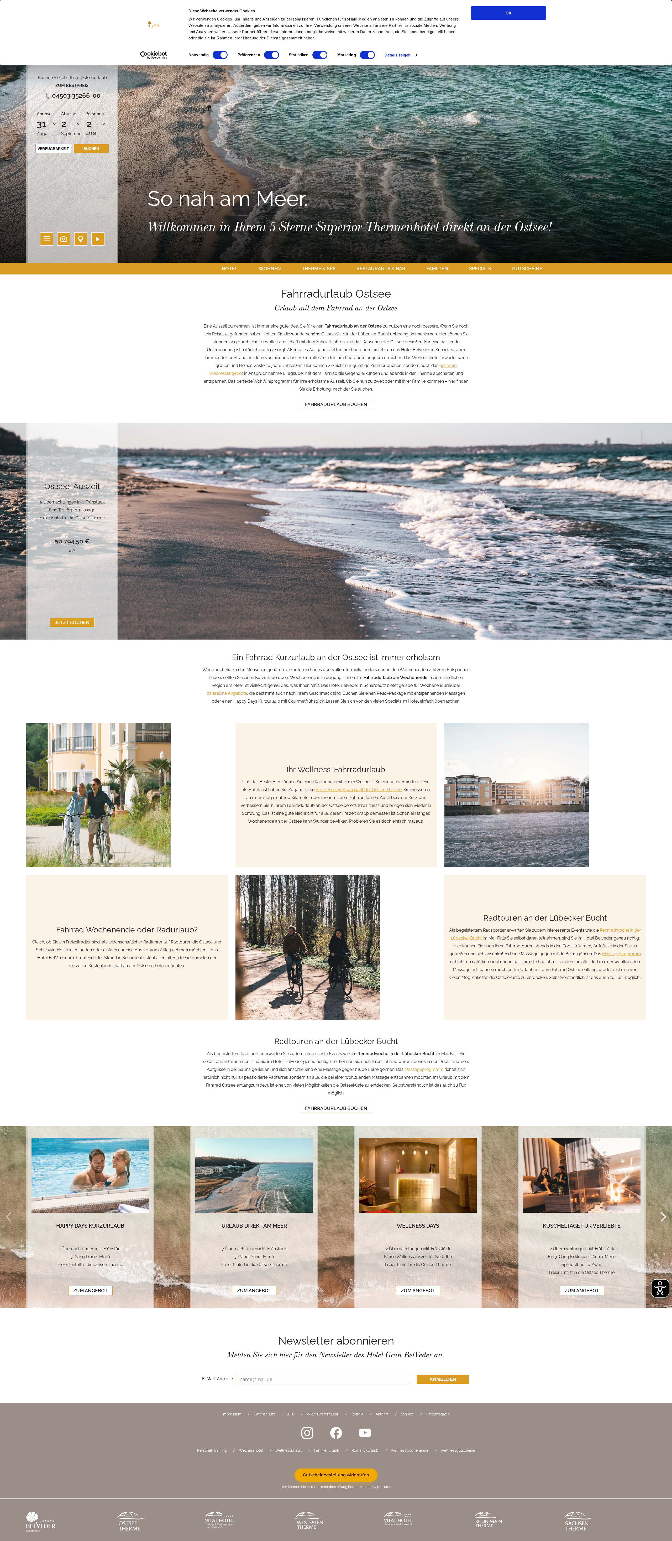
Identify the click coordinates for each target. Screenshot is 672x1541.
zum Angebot (90, 1290)
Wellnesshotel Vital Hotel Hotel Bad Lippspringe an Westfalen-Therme (245, 1522)
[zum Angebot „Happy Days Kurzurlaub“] (90, 1175)
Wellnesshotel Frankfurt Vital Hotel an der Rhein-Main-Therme (424, 1522)
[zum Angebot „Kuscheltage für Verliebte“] (581, 1175)
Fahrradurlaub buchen (336, 404)
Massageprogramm (621, 953)
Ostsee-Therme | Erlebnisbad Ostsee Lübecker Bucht (156, 1522)
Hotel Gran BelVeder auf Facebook (336, 1432)
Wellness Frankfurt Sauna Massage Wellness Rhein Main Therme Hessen (513, 1522)
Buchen (91, 149)
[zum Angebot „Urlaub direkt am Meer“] (254, 1175)
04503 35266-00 (76, 95)
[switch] (271, 55)
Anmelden (442, 1379)
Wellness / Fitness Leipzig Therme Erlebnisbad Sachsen (603, 1522)
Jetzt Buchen (72, 622)
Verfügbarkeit (53, 149)
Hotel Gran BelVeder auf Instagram (307, 1432)
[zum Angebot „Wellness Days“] (418, 1175)
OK (509, 13)
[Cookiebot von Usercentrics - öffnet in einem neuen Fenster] (154, 55)
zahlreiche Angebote (227, 693)
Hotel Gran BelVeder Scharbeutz (67, 1522)
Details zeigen (398, 55)
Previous (8, 1217)
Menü (46, 239)
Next (663, 1217)
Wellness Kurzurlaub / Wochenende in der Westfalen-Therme (335, 1522)
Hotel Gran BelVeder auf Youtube (364, 1432)
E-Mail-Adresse (217, 1378)
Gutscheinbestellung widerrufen (336, 1474)
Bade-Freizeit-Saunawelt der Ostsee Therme (359, 789)
